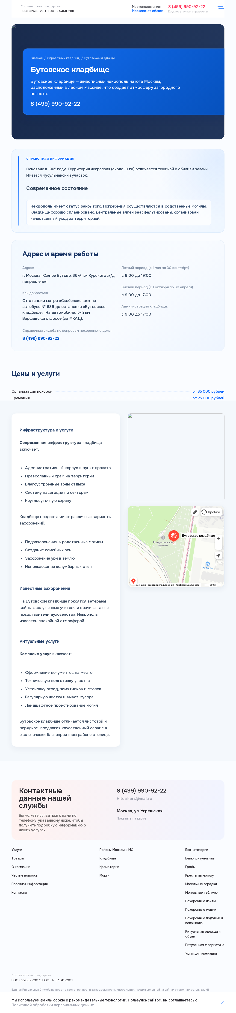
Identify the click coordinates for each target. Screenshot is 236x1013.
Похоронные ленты (200, 901)
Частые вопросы (25, 875)
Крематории (109, 867)
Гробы (190, 867)
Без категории (196, 850)
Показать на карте (131, 818)
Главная (37, 58)
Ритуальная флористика (204, 945)
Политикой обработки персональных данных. (53, 1005)
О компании (21, 867)
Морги (104, 875)
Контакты (19, 892)
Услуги (17, 850)
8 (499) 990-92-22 (186, 6)
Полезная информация (30, 884)
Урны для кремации (201, 953)
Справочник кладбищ (63, 58)
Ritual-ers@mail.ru (134, 798)
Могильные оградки (201, 884)
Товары (18, 858)
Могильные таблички (201, 892)
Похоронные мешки (200, 909)
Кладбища (108, 858)
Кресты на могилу (199, 875)
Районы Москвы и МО (116, 850)
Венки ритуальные (200, 858)
